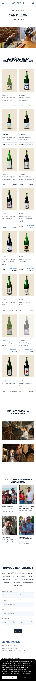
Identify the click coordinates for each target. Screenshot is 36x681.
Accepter (9, 677)
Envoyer (18, 631)
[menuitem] (18, 3)
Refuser (27, 677)
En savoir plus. (26, 673)
